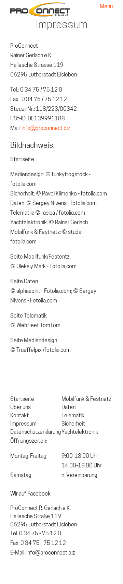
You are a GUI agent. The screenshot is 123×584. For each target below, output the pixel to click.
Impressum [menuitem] (23, 424)
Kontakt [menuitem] (19, 416)
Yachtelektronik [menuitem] (80, 432)
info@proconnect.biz (46, 128)
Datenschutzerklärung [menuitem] (35, 432)
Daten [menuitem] (69, 407)
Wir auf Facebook (30, 494)
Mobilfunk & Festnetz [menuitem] (86, 399)
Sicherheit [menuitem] (73, 424)
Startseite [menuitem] (22, 399)
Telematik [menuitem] (73, 416)
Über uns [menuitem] (20, 407)
